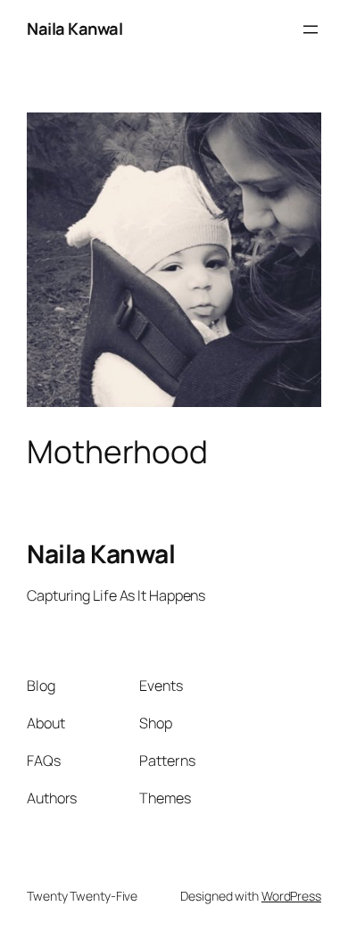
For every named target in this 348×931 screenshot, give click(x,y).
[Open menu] (310, 29)
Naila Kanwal (74, 28)
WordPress (291, 895)
